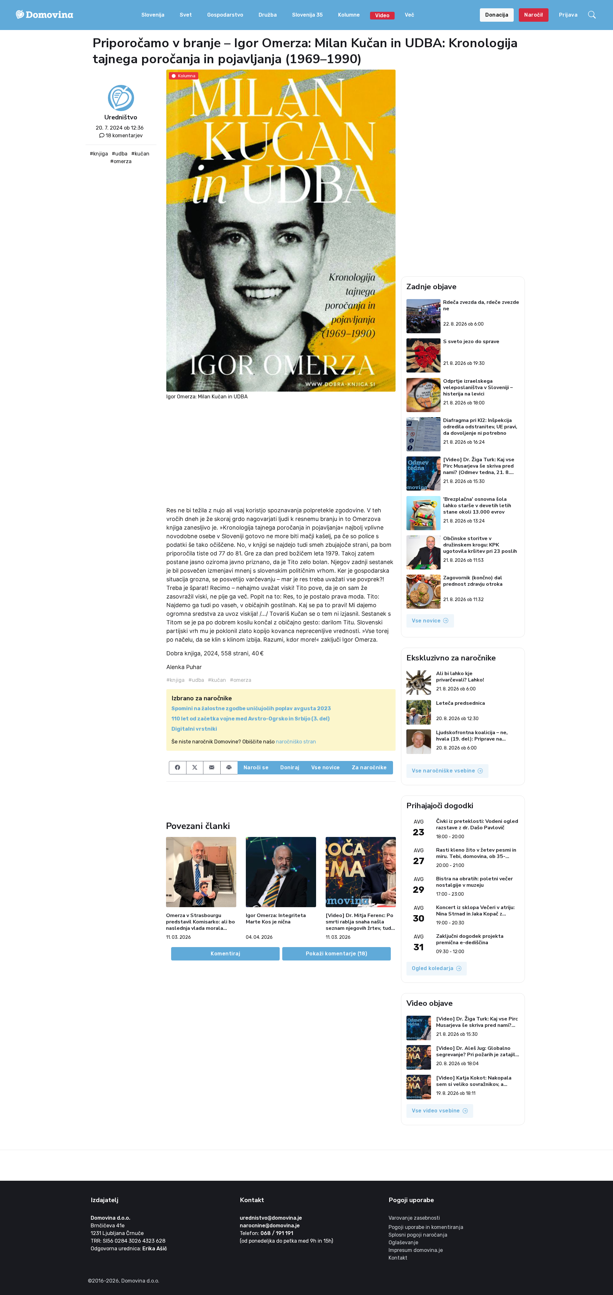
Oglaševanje (403, 1242)
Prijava (568, 15)
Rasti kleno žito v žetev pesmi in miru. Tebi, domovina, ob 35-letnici (476, 853)
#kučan (140, 154)
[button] (593, 15)
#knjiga (99, 154)
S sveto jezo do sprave (471, 341)
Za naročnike (369, 767)
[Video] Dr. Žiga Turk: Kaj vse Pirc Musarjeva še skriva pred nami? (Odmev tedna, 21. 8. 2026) (478, 466)
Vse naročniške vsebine (443, 771)
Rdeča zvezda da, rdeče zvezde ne (481, 305)
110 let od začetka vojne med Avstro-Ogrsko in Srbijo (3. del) (250, 719)
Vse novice (325, 767)
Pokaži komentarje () (336, 954)
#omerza (121, 161)
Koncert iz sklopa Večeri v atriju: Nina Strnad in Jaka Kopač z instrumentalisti (475, 910)
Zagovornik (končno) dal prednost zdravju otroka (473, 581)
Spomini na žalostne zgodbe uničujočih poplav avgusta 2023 (251, 708)
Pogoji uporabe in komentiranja (426, 1227)
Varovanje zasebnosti (414, 1218)
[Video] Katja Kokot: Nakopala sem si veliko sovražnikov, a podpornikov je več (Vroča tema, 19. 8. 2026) (475, 1081)
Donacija (496, 15)
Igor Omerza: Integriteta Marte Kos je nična (276, 918)
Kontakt (398, 1258)
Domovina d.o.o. (110, 1218)
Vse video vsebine (436, 1111)
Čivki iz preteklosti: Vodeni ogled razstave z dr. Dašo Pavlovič (477, 824)
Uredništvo (120, 117)
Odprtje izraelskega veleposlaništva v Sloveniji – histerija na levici (478, 387)
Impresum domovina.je (416, 1250)
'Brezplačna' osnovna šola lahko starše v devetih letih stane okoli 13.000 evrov (477, 505)
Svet (186, 15)
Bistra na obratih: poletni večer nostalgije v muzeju (474, 882)
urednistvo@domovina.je (271, 1218)
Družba (268, 15)
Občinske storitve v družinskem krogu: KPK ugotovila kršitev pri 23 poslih (480, 544)
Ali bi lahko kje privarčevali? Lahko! (460, 676)
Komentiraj (225, 954)
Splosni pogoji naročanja (418, 1235)
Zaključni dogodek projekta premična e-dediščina (469, 939)
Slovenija (152, 15)
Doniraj (289, 767)
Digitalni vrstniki (194, 729)
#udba (119, 154)
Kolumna (186, 75)
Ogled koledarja (433, 968)
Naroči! (533, 15)
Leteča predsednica (460, 703)
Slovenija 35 (307, 15)
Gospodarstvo (225, 15)
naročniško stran (296, 742)
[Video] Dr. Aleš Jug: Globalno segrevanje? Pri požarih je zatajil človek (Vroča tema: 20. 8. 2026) (476, 1051)
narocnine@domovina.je (270, 1226)
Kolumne (349, 15)
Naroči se (256, 767)
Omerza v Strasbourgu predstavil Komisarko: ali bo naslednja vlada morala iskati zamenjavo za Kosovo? (201, 921)
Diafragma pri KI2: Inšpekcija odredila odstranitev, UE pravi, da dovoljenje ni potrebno (480, 426)
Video (382, 15)
